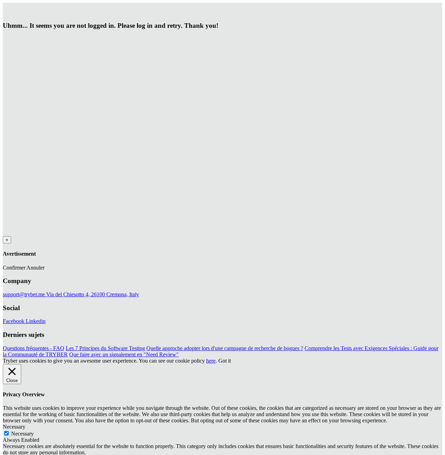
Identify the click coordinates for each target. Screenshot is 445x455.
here (211, 361)
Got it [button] (224, 361)
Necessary (22, 434)
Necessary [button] (14, 427)
